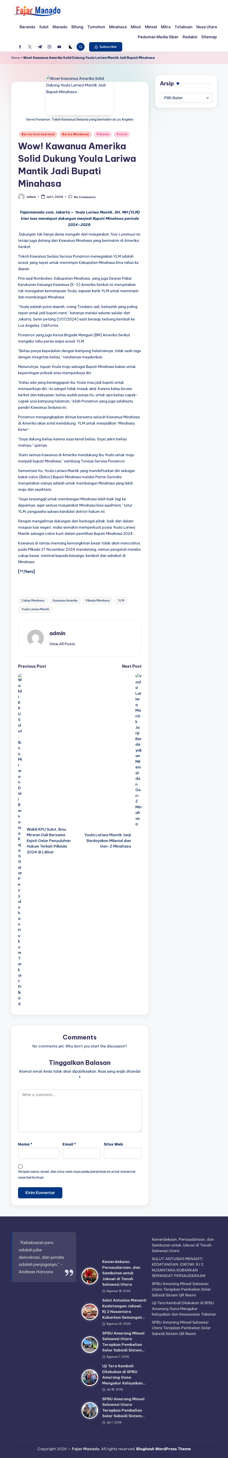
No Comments (85, 197)
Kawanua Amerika (65, 600)
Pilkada (103, 134)
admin (57, 633)
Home (15, 58)
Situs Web (113, 1144)
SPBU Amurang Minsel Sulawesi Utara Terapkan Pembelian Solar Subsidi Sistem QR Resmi (181, 1289)
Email (69, 1144)
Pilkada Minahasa (98, 600)
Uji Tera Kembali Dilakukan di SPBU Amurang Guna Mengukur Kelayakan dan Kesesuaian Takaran (184, 1308)
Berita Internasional (38, 134)
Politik (122, 134)
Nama (25, 1144)
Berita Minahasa (75, 134)
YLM (121, 600)
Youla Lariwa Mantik (35, 609)
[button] (105, 46)
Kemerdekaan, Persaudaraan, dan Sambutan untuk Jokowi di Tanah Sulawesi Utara (121, 1273)
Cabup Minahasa (32, 600)
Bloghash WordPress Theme (163, 1448)
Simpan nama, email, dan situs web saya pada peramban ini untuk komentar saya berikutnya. (77, 1174)
